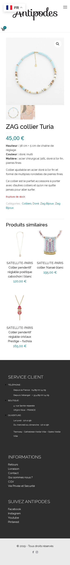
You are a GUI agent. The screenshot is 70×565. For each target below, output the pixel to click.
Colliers (26, 203)
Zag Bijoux (47, 203)
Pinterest (13, 522)
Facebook (14, 509)
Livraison (13, 468)
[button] (57, 43)
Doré (36, 203)
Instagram (14, 513)
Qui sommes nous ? (20, 477)
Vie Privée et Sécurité (21, 486)
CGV (11, 481)
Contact (13, 473)
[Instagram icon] (37, 552)
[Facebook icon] (33, 552)
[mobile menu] (65, 7)
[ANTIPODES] (35, 13)
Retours (13, 464)
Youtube (13, 517)
